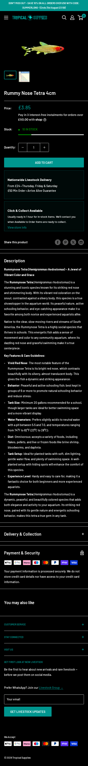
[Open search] (64, 17)
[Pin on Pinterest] (65, 242)
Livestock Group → (51, 687)
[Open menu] (6, 17)
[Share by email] (81, 242)
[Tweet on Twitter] (73, 242)
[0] (80, 17)
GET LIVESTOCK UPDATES (27, 711)
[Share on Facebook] (58, 242)
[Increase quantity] (44, 147)
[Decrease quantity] (22, 147)
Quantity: (10, 147)
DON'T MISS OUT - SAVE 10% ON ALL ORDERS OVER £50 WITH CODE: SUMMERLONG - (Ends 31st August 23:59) (44, 5)
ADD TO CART (44, 162)
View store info (17, 227)
